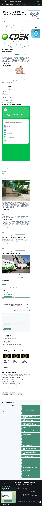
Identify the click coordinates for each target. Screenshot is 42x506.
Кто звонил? (12, 1)
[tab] (9, 408)
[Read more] (7, 356)
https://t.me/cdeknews (8, 294)
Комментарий (5, 322)
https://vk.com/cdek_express (9, 292)
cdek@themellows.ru (5, 94)
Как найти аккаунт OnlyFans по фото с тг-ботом (15, 362)
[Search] (39, 4)
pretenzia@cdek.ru (10, 102)
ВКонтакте (3, 169)
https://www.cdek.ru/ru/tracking (22, 60)
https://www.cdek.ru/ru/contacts (20, 216)
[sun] (36, 1)
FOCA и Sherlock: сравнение (24, 361)
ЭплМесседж (4, 171)
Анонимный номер (18, 1)
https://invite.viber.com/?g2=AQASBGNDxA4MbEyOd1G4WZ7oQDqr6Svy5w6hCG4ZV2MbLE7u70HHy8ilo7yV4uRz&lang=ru (16, 297)
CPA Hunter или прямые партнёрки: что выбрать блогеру (6, 364)
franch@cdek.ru (4, 98)
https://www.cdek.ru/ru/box (15, 80)
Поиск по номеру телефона (8, 4)
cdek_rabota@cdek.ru (8, 100)
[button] (14, 487)
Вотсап (3, 173)
